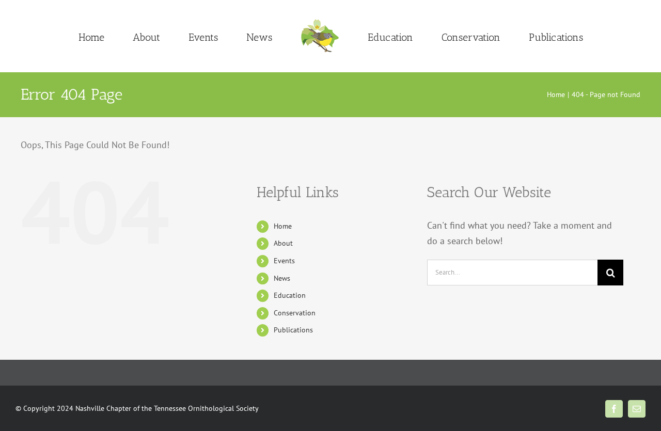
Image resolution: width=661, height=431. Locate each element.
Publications (293, 329)
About (283, 243)
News (282, 278)
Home (283, 226)
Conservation (295, 312)
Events (284, 260)
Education (290, 295)
